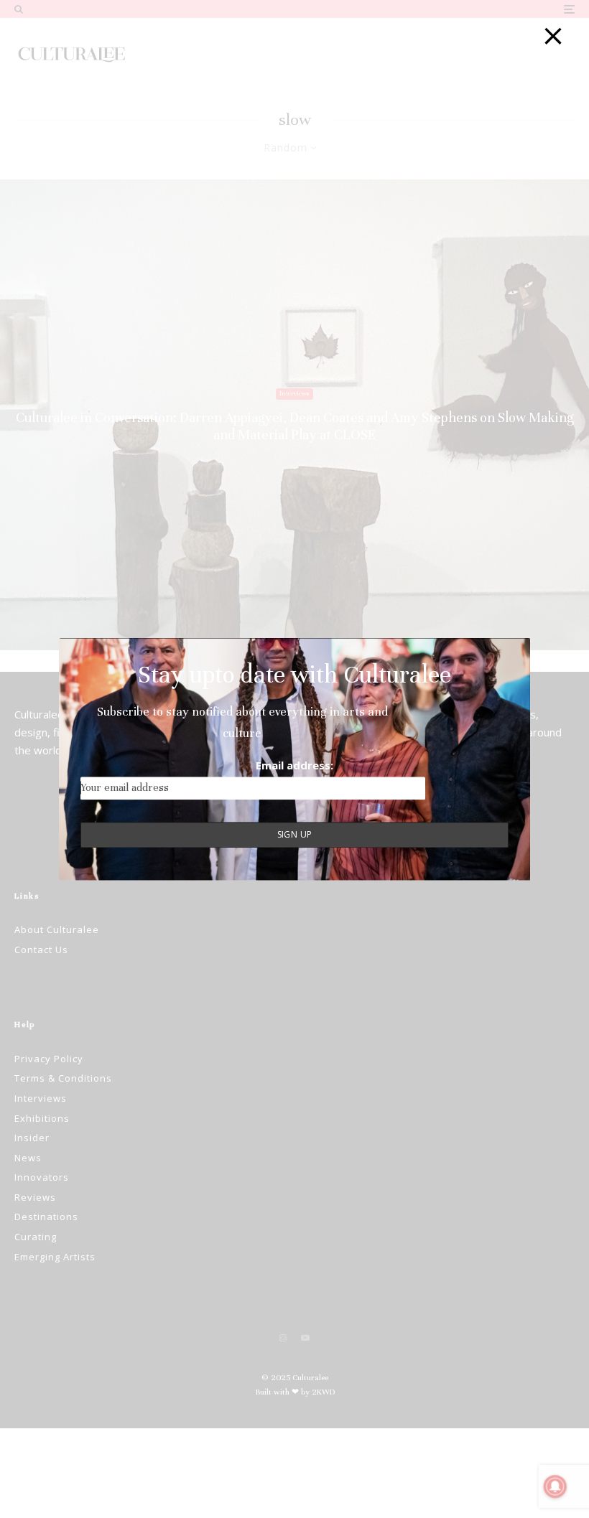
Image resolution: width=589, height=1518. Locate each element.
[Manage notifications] (555, 1486)
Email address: (294, 766)
